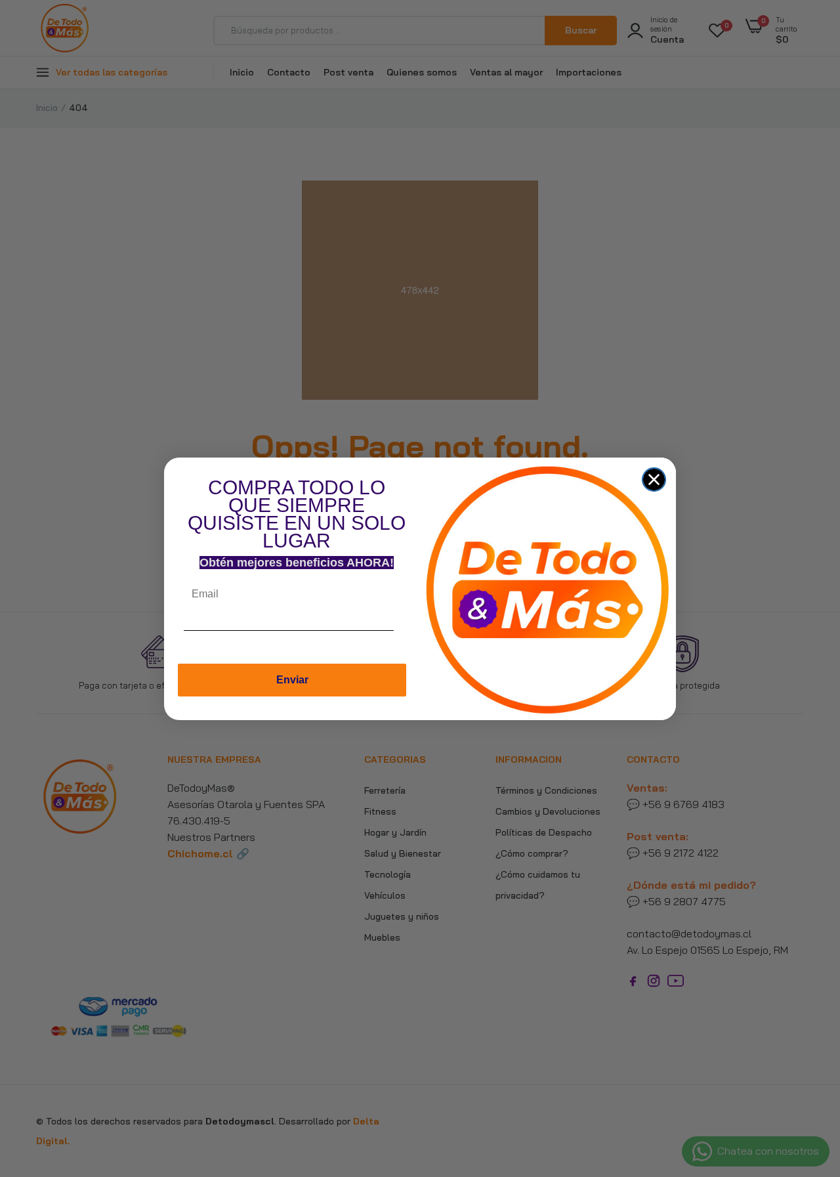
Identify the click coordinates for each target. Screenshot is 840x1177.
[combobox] (406, 634)
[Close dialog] (653, 479)
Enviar (292, 679)
